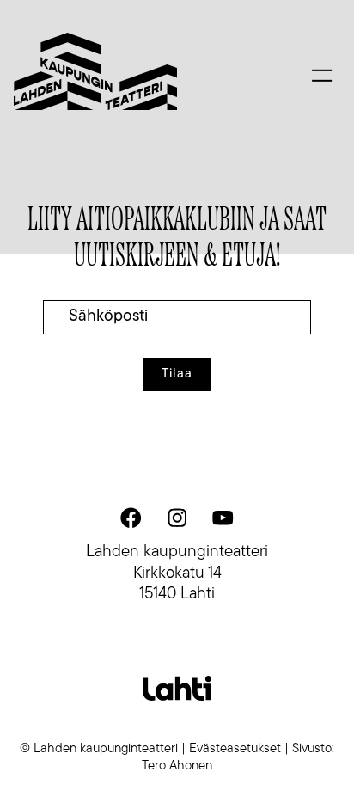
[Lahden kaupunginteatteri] (95, 72)
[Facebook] (131, 517)
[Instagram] (177, 517)
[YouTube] (222, 517)
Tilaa (177, 374)
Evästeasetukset (235, 749)
